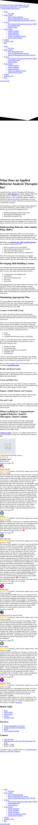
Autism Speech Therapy (15, 38)
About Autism (8, 29)
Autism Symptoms (13, 31)
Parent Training (12, 27)
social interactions (13, 365)
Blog (5, 43)
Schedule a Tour (9, 41)
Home (6, 12)
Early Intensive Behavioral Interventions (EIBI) (22, 24)
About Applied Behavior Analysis (18, 19)
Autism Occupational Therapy (17, 36)
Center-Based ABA (14, 26)
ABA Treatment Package (15, 17)
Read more (18, 702)
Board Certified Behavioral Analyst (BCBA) (22, 20)
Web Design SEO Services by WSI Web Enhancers (18, 750)
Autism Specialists (13, 34)
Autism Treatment (13, 32)
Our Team (11, 13)
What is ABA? (8, 15)
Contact (6, 39)
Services (6, 22)
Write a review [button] (4, 461)
